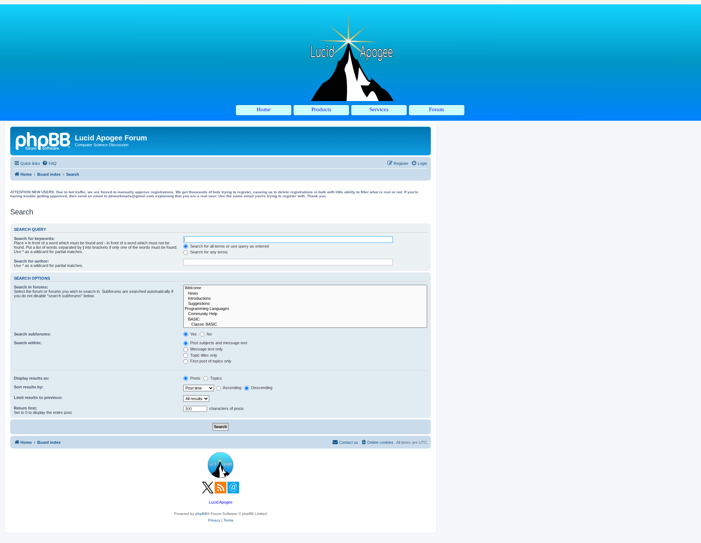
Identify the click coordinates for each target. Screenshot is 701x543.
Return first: (25, 408)
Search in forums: (31, 287)
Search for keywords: (34, 238)
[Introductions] (305, 298)
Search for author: (31, 261)
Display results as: (31, 378)
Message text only (206, 349)
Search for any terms (208, 252)
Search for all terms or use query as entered (229, 246)
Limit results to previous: (38, 397)
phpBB (201, 514)
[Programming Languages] (305, 308)
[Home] (43, 140)
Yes (193, 334)
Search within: (28, 343)
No (209, 334)
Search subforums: (32, 334)
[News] (305, 293)
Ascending (231, 387)
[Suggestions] (305, 303)
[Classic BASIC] (305, 324)
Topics (215, 378)
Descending (261, 387)
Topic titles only (203, 355)
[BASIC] (305, 319)
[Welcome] (305, 288)
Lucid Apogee (221, 502)
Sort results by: (28, 387)
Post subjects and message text (218, 343)
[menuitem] (49, 163)
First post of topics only (210, 361)
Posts (194, 378)
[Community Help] (305, 314)
